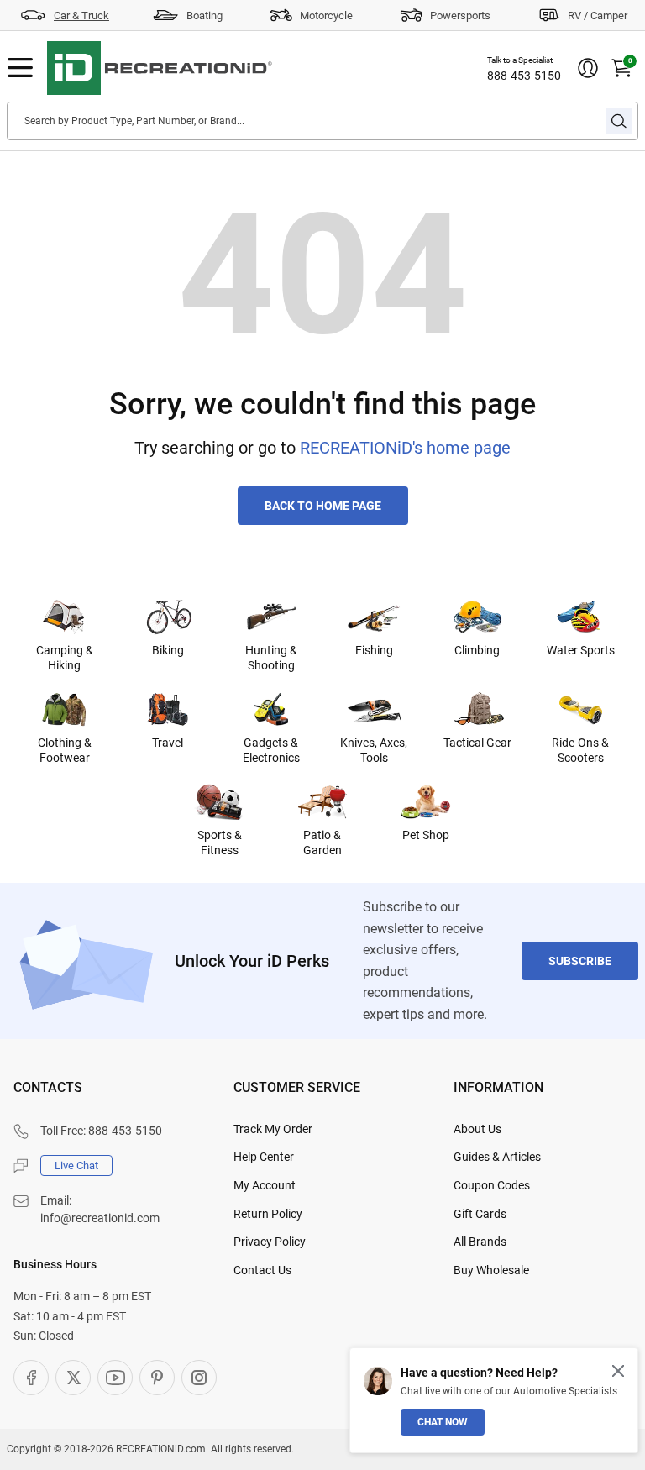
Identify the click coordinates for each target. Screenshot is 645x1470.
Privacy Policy (269, 1241)
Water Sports (581, 650)
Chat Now (442, 1422)
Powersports (460, 15)
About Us (477, 1129)
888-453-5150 (524, 75)
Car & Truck (81, 15)
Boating (204, 15)
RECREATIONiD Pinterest (157, 1377)
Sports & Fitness (219, 842)
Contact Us (262, 1270)
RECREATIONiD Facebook (31, 1377)
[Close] (618, 1371)
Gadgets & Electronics (271, 750)
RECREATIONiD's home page (405, 448)
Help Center (263, 1156)
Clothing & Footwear (65, 750)
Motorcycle (326, 15)
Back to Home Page (323, 505)
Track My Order (272, 1129)
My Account (264, 1185)
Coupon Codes (492, 1185)
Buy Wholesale (491, 1270)
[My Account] (588, 68)
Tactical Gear (477, 742)
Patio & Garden (322, 842)
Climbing (477, 650)
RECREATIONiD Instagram (199, 1377)
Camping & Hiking (64, 657)
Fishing (374, 650)
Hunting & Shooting (271, 657)
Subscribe (579, 961)
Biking (168, 650)
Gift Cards (480, 1214)
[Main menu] (20, 68)
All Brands (480, 1241)
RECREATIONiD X (73, 1377)
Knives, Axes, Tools (373, 750)
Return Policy (267, 1214)
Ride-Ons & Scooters (580, 750)
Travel (167, 742)
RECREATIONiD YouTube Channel (115, 1377)
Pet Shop (425, 835)
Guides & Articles (497, 1156)
